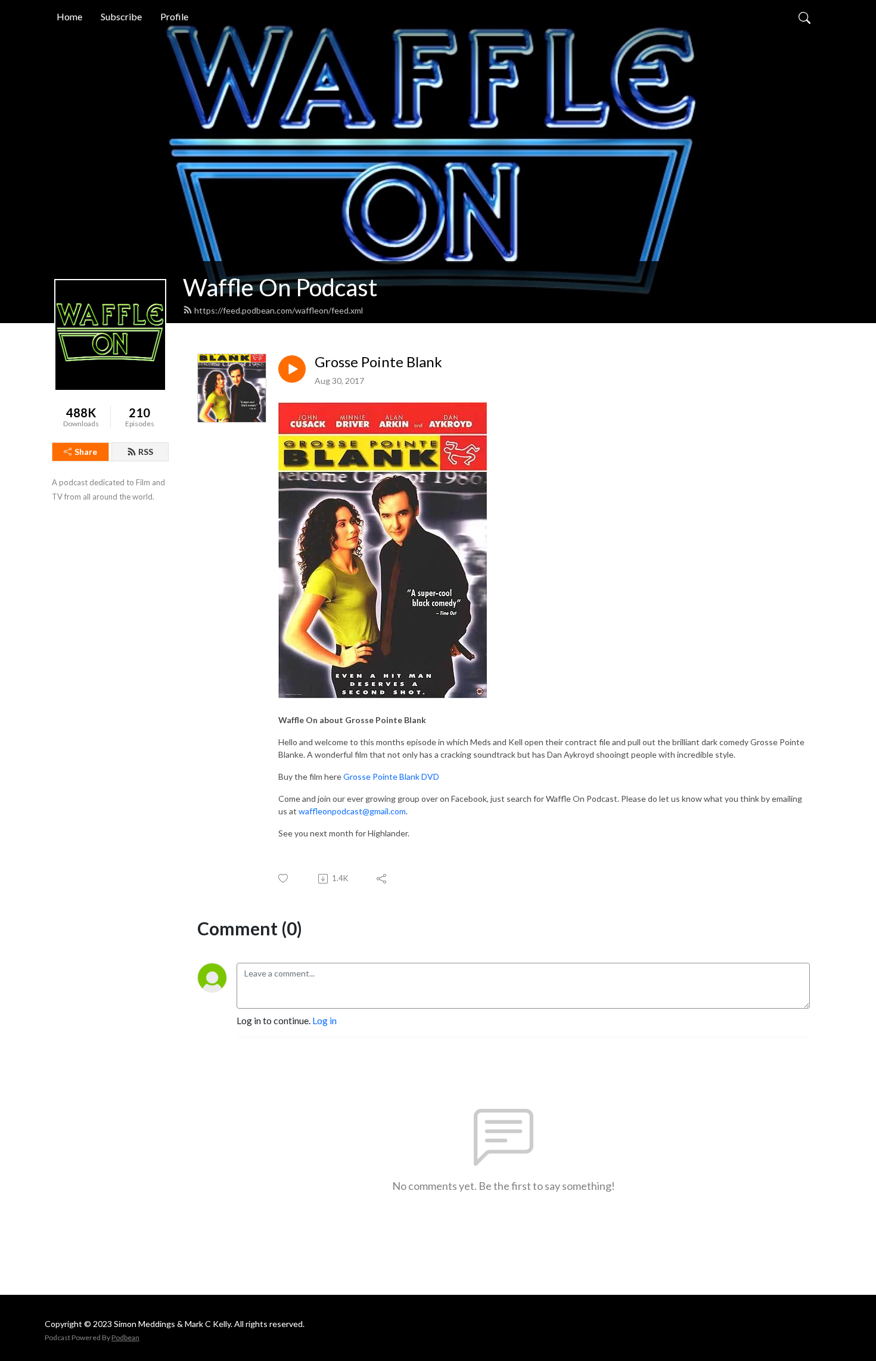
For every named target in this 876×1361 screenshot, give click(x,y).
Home (69, 16)
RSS (145, 452)
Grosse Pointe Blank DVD (391, 776)
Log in (324, 1020)
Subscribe (121, 16)
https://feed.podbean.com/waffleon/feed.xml (278, 310)
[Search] (804, 17)
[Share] (382, 879)
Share (85, 452)
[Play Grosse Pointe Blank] (292, 369)
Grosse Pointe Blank (378, 362)
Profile (174, 16)
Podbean (125, 1337)
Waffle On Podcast (280, 287)
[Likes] (284, 878)
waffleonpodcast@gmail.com (352, 811)
